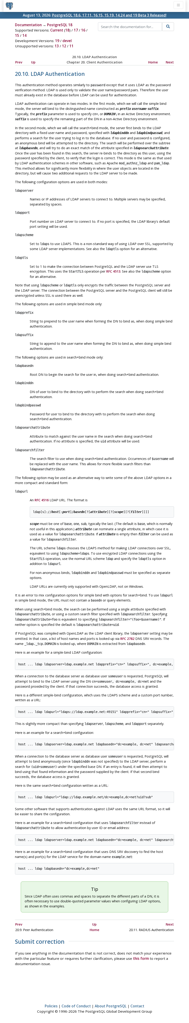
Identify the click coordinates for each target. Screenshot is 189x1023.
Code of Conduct (76, 1006)
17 (76, 30)
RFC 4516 (42, 500)
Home (153, 62)
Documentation (28, 25)
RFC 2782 (127, 638)
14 (24, 35)
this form (141, 958)
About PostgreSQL (111, 1006)
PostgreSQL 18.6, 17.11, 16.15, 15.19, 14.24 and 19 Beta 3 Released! (109, 15)
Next (170, 62)
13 (57, 46)
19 (57, 40)
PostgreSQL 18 (59, 25)
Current (56, 30)
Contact (137, 1006)
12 (64, 46)
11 (71, 46)
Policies (51, 1006)
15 (17, 35)
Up (33, 62)
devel (67, 40)
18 (67, 30)
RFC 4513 (113, 271)
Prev (18, 62)
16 (83, 30)
